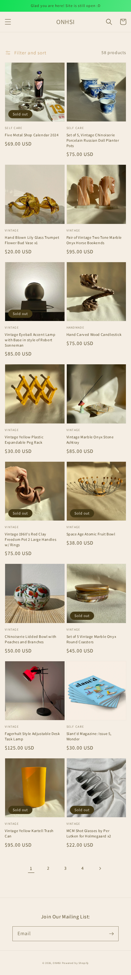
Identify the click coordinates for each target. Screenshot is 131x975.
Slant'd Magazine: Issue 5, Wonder (89, 736)
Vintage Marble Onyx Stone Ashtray (90, 440)
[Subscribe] (111, 934)
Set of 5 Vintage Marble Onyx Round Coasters (91, 639)
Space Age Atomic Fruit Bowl (90, 534)
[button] (8, 22)
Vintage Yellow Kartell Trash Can (29, 833)
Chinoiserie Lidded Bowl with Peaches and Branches (30, 639)
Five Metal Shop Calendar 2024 (32, 135)
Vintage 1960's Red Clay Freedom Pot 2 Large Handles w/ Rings (30, 539)
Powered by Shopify (75, 963)
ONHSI (57, 963)
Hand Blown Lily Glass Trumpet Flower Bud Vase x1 (32, 240)
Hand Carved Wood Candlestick (94, 334)
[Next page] (100, 868)
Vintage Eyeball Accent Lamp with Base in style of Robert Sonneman (30, 340)
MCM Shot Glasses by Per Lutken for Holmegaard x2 (88, 833)
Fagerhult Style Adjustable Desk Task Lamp (32, 736)
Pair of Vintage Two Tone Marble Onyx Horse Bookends (94, 240)
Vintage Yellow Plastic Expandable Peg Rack (24, 440)
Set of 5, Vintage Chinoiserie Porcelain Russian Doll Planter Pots (92, 140)
